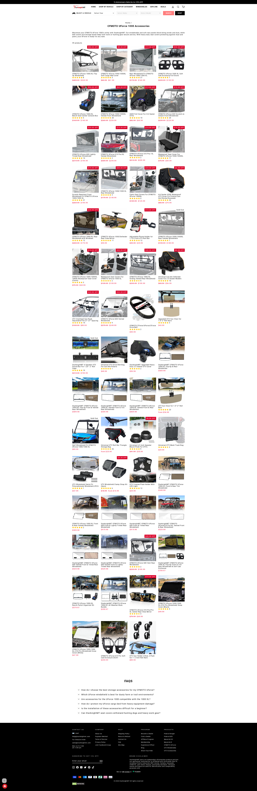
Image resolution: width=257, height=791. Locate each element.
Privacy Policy (100, 742)
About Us (98, 733)
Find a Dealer (146, 736)
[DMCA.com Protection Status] (128, 784)
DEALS (163, 7)
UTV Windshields (170, 748)
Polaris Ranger (169, 733)
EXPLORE (154, 7)
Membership (145, 742)
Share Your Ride (147, 751)
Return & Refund (124, 736)
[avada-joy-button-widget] (4, 786)
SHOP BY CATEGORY (124, 7)
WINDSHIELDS (141, 7)
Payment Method (101, 736)
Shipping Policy (123, 733)
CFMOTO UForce (170, 745)
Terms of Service (101, 739)
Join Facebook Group (103, 745)
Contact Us (122, 739)
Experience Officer (148, 745)
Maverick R (168, 742)
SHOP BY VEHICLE (106, 7)
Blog (142, 748)
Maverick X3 (168, 739)
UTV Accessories (170, 751)
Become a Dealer (147, 733)
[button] (77, 77)
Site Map (121, 745)
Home (127, 23)
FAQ (119, 742)
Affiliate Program (147, 739)
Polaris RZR (168, 736)
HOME (93, 7)
